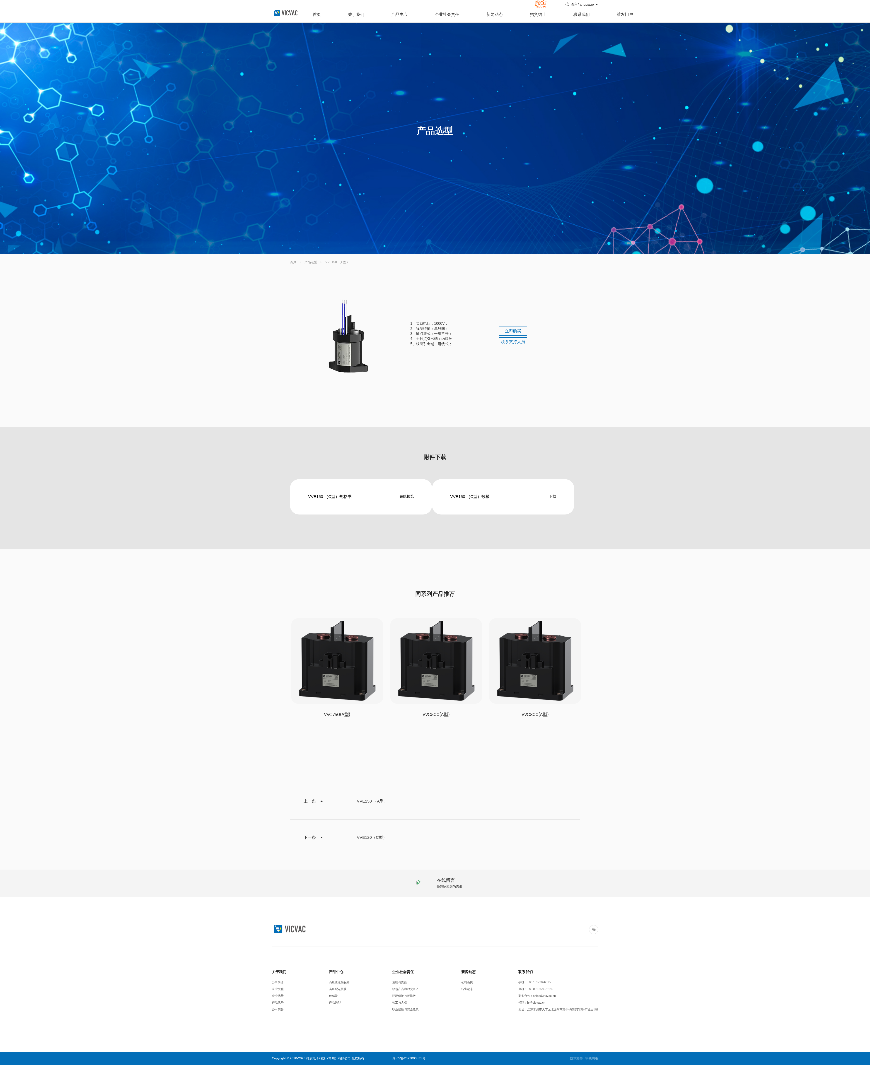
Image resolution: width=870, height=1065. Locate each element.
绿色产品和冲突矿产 (405, 989)
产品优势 (278, 1002)
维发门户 (625, 14)
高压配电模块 (338, 989)
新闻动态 (494, 14)
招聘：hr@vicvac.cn (531, 1002)
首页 (317, 14)
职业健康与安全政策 (405, 1009)
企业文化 (278, 989)
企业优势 (278, 996)
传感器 (333, 996)
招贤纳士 (538, 14)
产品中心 (399, 14)
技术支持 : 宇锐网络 (584, 1058)
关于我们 (356, 14)
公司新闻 (467, 982)
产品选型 (310, 262)
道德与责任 (399, 982)
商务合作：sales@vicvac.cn (537, 996)
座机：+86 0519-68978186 (535, 989)
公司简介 (278, 982)
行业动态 (467, 989)
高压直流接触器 (339, 982)
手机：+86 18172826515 (535, 982)
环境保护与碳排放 (404, 996)
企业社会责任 (447, 14)
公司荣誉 (278, 1009)
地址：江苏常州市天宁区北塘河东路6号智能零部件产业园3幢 (558, 1009)
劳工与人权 (399, 1002)
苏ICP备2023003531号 (408, 1058)
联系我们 (581, 14)
